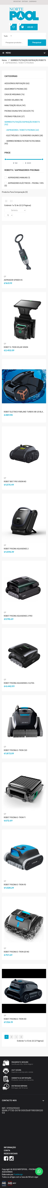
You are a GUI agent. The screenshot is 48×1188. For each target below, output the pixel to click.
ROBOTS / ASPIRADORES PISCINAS (21, 170)
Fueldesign (18, 1174)
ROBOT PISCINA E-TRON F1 (14, 817)
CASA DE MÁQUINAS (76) (14, 94)
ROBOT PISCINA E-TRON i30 (15, 1019)
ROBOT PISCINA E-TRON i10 (15, 885)
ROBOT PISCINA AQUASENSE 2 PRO (18, 616)
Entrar (25, 1)
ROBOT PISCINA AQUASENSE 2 (16, 549)
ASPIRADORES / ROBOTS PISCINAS (19, 63)
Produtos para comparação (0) (15, 192)
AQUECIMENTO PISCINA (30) (15, 89)
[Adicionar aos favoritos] (19, 289)
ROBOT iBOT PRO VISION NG (15, 481)
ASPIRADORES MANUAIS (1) (19, 178)
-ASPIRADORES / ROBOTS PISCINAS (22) (21, 130)
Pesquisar (36, 42)
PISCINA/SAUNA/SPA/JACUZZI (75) (19, 111)
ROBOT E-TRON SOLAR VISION (16, 347)
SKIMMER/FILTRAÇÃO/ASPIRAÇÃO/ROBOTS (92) (22, 123)
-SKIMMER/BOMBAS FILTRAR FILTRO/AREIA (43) (22, 142)
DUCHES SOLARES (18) (13, 100)
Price (7, 153)
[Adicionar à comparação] (22, 289)
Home (4, 60)
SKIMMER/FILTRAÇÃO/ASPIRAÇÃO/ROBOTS (28, 60)
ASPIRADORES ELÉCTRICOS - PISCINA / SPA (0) (24, 184)
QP (5, 277)
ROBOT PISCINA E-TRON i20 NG (16, 952)
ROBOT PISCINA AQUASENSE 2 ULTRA (19, 683)
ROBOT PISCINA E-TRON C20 (15, 750)
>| (21, 1037)
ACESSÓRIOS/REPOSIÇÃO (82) (16, 83)
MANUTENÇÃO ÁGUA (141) (14, 105)
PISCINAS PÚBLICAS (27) (14, 116)
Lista (11, 201)
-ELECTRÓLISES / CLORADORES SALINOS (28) (23, 135)
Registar (17, 1)
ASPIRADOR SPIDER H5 (13, 280)
